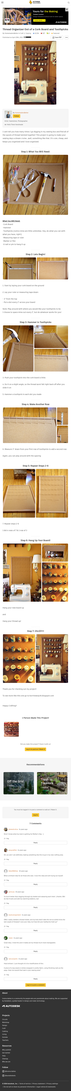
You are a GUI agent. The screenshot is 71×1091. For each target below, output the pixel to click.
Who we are (6, 1062)
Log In (35, 815)
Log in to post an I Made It (35, 749)
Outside (5, 1037)
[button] (2, 3)
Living (4, 1034)
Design (4, 1025)
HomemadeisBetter (11, 33)
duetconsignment (15, 915)
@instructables (10, 1071)
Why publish (6, 1050)
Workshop (5, 1022)
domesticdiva (13, 829)
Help (4, 1056)
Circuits (4, 1019)
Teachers (5, 1040)
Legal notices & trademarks (46, 1087)
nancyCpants (13, 959)
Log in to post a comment (35, 985)
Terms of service (25, 1084)
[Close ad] (66, 9)
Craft (22, 33)
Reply (36, 843)
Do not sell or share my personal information (19, 1087)
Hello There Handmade (15, 124)
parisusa (12, 892)
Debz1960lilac (13, 871)
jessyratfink (13, 850)
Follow (16, 116)
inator (11, 938)
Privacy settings (52, 1084)
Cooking (5, 1031)
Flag (7, 838)
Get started (6, 1053)
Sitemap (5, 1059)
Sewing (28, 33)
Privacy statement (38, 1084)
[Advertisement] (35, 16)
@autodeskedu (10, 1076)
